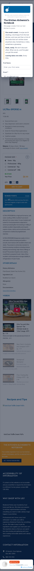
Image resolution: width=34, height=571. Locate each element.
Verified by (27, 567)
